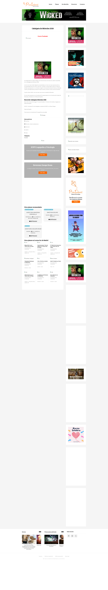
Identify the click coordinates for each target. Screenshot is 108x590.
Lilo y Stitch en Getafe (42, 261)
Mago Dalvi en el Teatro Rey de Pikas (29, 246)
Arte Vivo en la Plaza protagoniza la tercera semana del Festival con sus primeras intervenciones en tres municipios (28, 547)
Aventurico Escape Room (33, 229)
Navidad (26, 137)
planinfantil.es (31, 4)
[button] (40, 531)
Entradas (33, 221)
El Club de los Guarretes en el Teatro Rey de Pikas (55, 246)
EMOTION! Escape (52, 212)
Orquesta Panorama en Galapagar (51, 546)
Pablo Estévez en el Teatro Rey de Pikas (29, 275)
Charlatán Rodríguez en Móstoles (29, 262)
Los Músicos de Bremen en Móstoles (42, 275)
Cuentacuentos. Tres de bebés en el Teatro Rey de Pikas (42, 246)
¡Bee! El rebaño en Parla (55, 261)
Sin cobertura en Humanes (54, 275)
